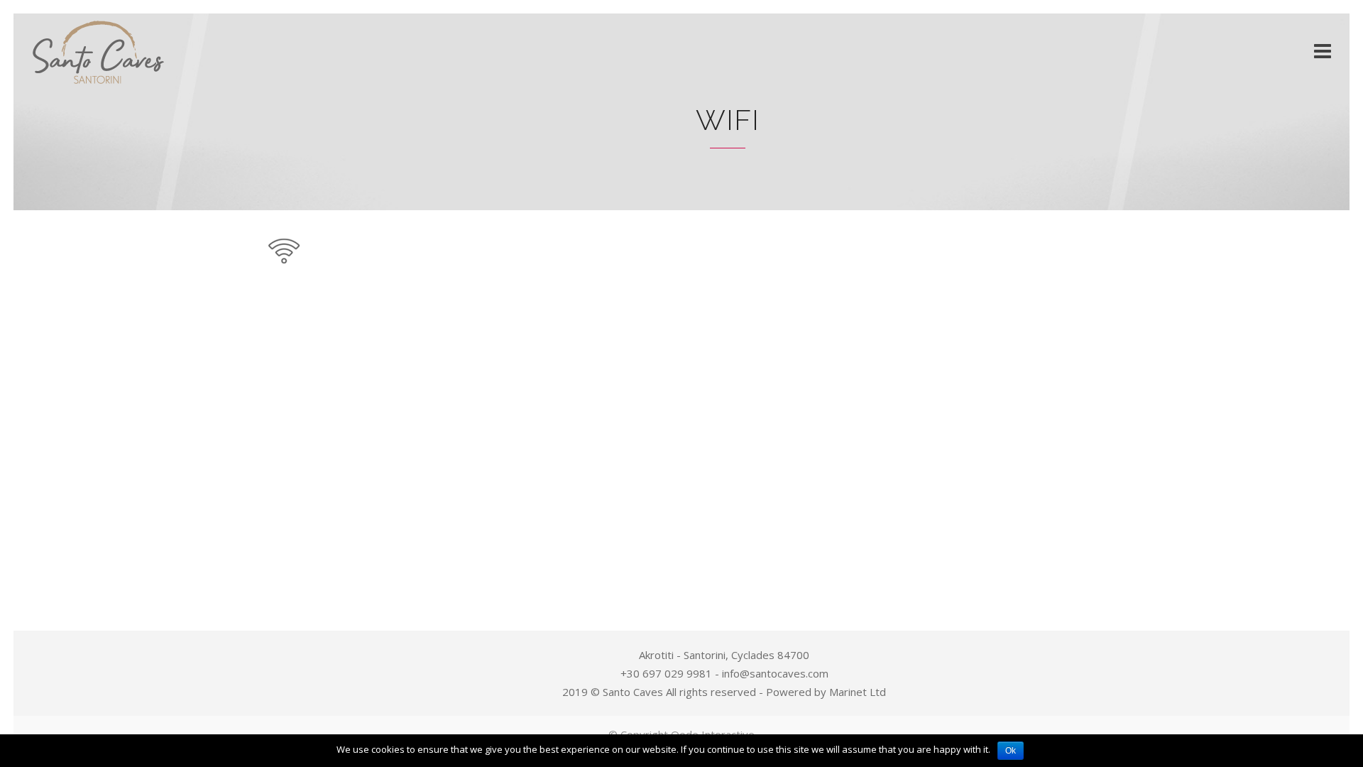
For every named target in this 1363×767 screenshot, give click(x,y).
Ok (1010, 751)
